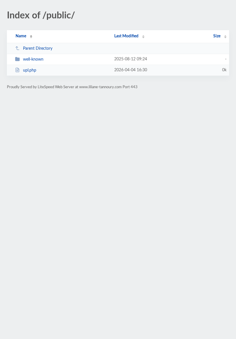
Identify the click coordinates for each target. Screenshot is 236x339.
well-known (33, 59)
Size (216, 36)
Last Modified (126, 36)
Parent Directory (37, 49)
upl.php (29, 70)
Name (21, 36)
